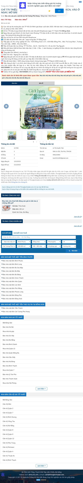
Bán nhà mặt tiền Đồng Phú (12, 295)
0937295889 (5, 67)
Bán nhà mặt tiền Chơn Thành (13, 278)
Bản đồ (41, 83)
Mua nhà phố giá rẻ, (67, 75)
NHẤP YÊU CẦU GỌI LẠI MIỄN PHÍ (60, 72)
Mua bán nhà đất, (11, 78)
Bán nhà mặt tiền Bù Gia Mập (13, 267)
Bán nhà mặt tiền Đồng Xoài (12, 298)
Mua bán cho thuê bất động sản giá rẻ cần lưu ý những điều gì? (20, 202)
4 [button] (43, 142)
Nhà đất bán (6, 233)
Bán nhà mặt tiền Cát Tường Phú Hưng (16, 311)
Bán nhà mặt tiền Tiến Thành (13, 308)
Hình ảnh (14, 83)
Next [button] (76, 106)
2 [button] (37, 142)
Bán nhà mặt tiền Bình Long (12, 264)
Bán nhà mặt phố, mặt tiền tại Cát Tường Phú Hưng (22, 16)
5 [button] (46, 142)
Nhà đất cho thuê (20, 233)
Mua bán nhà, (44, 75)
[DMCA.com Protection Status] (41, 480)
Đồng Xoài (66, 31)
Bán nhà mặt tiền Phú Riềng (12, 288)
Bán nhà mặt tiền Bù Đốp (11, 271)
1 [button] (33, 142)
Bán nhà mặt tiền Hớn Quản (12, 281)
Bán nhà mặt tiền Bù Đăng (12, 274)
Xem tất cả (77, 217)
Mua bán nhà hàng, (55, 75)
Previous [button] (6, 106)
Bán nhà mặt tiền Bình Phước (13, 261)
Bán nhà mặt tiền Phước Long (13, 292)
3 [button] (40, 142)
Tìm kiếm (74, 251)
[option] (41, 107)
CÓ (59, 11)
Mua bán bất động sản (23, 78)
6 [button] (50, 142)
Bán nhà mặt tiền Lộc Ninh (12, 285)
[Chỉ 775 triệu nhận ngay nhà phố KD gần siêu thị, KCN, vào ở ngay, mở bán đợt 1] (41, 107)
